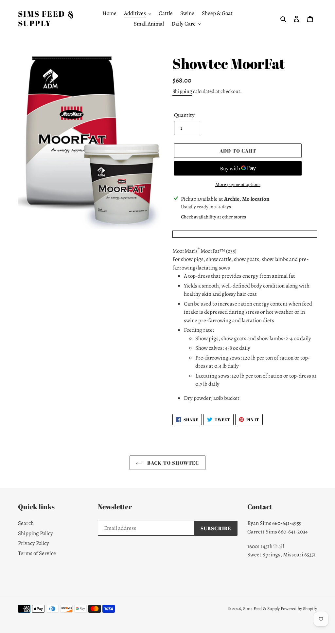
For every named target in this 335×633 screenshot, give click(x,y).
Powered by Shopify (299, 608)
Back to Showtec (172, 462)
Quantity (184, 115)
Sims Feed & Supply (46, 18)
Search (26, 523)
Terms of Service (37, 553)
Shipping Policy (35, 533)
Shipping (182, 91)
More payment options (237, 184)
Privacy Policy (33, 543)
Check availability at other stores (213, 217)
